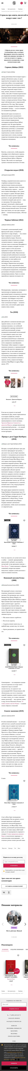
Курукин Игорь (11, 979)
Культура (10, 848)
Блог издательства (11, 9)
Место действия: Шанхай (14, 931)
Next (25, 924)
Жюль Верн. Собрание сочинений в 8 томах (14, 803)
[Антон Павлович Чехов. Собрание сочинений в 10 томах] (14, 656)
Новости (14, 1025)
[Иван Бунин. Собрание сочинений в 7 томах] (14, 532)
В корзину (14, 405)
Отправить (14, 865)
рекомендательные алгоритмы (14, 1052)
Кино (19, 848)
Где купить (14, 1031)
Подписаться (14, 1008)
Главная (3, 9)
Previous (2, 924)
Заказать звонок (14, 1018)
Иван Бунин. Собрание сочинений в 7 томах (14, 543)
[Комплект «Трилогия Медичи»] (14, 383)
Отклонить (14, 1068)
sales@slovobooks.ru (14, 1021)
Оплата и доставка (14, 1036)
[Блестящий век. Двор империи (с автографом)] (11, 967)
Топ (15, 848)
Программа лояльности (14, 1028)
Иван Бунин (5, 566)
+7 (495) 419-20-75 (15, 1015)
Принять (14, 1063)
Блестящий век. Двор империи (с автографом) (11, 976)
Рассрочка (14, 1033)
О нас (14, 1041)
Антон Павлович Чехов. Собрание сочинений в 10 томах (14, 667)
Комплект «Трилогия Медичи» (14, 399)
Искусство (4, 848)
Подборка (20, 9)
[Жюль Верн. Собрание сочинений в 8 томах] (14, 792)
